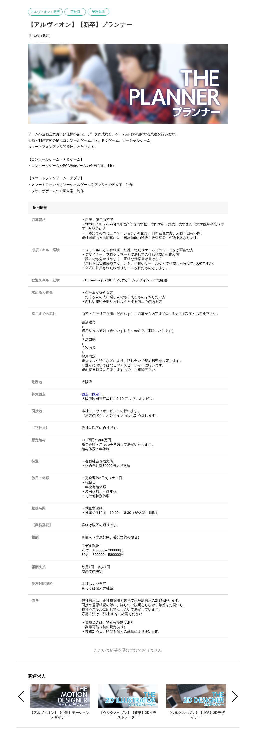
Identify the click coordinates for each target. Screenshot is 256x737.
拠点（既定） (92, 394)
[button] (234, 696)
